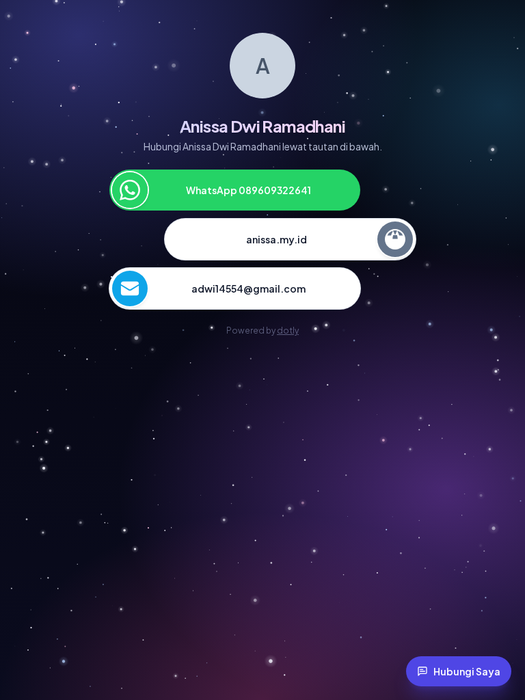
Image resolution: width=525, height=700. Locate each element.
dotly (288, 330)
